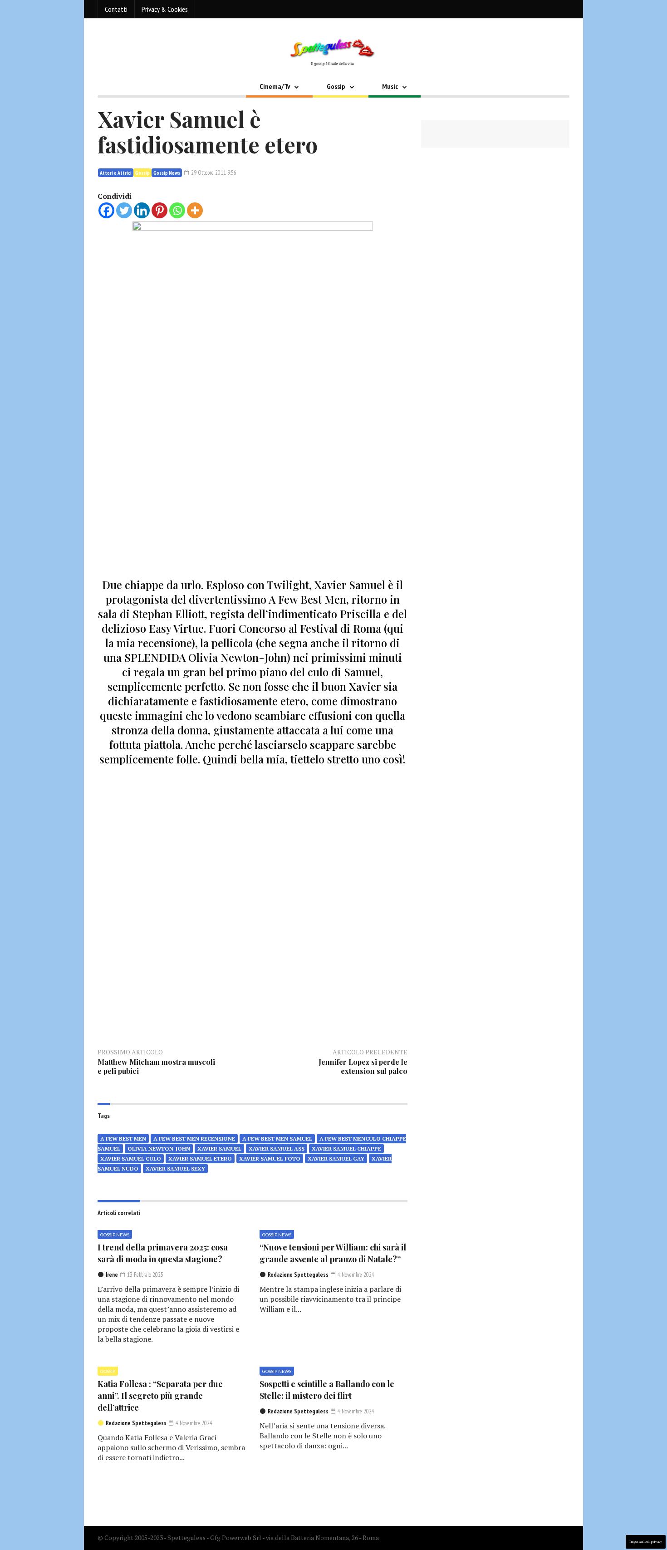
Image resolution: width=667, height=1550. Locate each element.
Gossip (336, 86)
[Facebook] (106, 210)
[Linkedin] (142, 210)
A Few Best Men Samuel (277, 1138)
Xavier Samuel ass (276, 1148)
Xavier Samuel (219, 1148)
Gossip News (166, 172)
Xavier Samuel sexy (175, 1168)
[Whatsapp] (177, 210)
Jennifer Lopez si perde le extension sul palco (363, 1066)
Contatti (116, 9)
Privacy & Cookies (165, 9)
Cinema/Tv (275, 86)
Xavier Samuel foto (269, 1158)
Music (390, 86)
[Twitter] (124, 210)
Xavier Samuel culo (130, 1158)
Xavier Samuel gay (336, 1158)
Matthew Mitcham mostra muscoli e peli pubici (156, 1066)
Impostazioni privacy (645, 1542)
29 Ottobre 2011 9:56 (213, 173)
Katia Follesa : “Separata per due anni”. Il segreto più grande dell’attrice (160, 1395)
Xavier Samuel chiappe (346, 1148)
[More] (195, 210)
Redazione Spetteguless (298, 1275)
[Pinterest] (159, 210)
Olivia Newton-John (159, 1148)
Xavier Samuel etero (200, 1158)
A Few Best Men (123, 1138)
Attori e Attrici (116, 172)
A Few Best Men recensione (194, 1138)
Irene (112, 1275)
